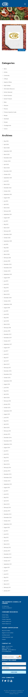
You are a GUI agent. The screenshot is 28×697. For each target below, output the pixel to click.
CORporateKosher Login (7, 637)
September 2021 (8, 214)
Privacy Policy (14, 693)
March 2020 (7, 254)
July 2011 (6, 570)
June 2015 (6, 417)
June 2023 (6, 181)
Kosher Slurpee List (6, 623)
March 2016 (7, 397)
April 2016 (6, 394)
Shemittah (6, 119)
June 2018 (6, 314)
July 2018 (6, 311)
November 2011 (8, 557)
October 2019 (7, 271)
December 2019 (7, 264)
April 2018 (6, 321)
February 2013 (7, 507)
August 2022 (7, 197)
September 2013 (8, 484)
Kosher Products (8, 99)
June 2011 (6, 574)
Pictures (6, 109)
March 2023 (7, 184)
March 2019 (7, 294)
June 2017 (6, 354)
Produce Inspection (6, 619)
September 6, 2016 (15, 46)
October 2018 (7, 301)
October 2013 (7, 481)
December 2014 (7, 437)
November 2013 (8, 477)
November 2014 (8, 441)
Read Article (21, 50)
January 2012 (7, 551)
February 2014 (7, 467)
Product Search (5, 617)
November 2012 (8, 517)
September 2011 (8, 564)
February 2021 (7, 231)
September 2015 (8, 411)
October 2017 (7, 341)
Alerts (5, 69)
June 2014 (6, 454)
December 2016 (7, 371)
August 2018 (7, 307)
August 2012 (7, 527)
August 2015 (7, 414)
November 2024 (8, 157)
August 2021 (7, 217)
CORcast (6, 79)
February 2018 (7, 327)
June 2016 (6, 387)
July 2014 (6, 451)
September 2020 (8, 241)
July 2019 (6, 281)
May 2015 (6, 421)
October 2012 (7, 521)
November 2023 (8, 171)
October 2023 (7, 174)
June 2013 (6, 494)
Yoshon (5, 128)
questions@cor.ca (12, 649)
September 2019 (8, 274)
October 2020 (7, 237)
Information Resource (9, 89)
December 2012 (7, 514)
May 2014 (6, 457)
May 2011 (6, 577)
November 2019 (8, 267)
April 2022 (6, 204)
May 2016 (6, 391)
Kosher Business (8, 95)
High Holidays (7, 85)
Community (6, 75)
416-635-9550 (9, 646)
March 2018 (7, 324)
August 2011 (7, 567)
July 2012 (6, 531)
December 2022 (7, 187)
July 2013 (6, 491)
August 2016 (7, 384)
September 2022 (8, 194)
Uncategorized (7, 125)
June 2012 (6, 534)
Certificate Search (6, 635)
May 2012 (6, 537)
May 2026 (6, 141)
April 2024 (6, 164)
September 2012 (8, 524)
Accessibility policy (7, 651)
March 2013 (7, 504)
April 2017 (6, 361)
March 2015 (7, 427)
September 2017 (8, 344)
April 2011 (6, 580)
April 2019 (6, 291)
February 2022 (7, 211)
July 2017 (6, 351)
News (5, 102)
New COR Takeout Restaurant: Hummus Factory (14, 43)
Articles (5, 72)
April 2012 (6, 541)
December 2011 (7, 554)
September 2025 (8, 151)
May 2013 (6, 497)
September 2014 (8, 444)
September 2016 (8, 381)
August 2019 (7, 277)
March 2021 (7, 227)
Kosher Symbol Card (6, 621)
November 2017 (8, 337)
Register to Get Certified (7, 632)
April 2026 (6, 144)
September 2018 (8, 304)
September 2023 (8, 177)
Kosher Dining (5, 614)
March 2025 (7, 154)
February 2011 (7, 587)
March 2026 (7, 148)
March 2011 (7, 584)
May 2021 (6, 224)
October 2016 (7, 377)
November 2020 (8, 234)
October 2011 (7, 560)
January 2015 (7, 434)
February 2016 (7, 401)
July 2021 (6, 221)
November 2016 (8, 374)
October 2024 (7, 161)
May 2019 (6, 287)
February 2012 (7, 547)
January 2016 (7, 404)
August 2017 (7, 347)
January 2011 (7, 590)
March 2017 (7, 364)
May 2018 (6, 317)
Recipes (5, 115)
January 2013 (7, 511)
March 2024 (7, 167)
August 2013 (7, 487)
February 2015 (7, 431)
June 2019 (6, 284)
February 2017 (7, 367)
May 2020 (6, 247)
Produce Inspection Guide (10, 112)
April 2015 (6, 424)
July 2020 (6, 244)
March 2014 (7, 464)
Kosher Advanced (8, 92)
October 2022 (7, 191)
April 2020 (6, 251)
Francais (4, 639)
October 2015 (7, 407)
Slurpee (6, 122)
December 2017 (7, 334)
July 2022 (6, 201)
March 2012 (7, 544)
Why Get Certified (6, 630)
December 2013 (7, 474)
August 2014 (7, 447)
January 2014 (7, 471)
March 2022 (7, 207)
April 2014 (6, 461)
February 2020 (7, 257)
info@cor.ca (8, 648)
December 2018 (7, 297)
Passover (6, 105)
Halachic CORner (8, 82)
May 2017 (6, 357)
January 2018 (7, 331)
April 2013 (6, 501)
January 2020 (7, 261)
